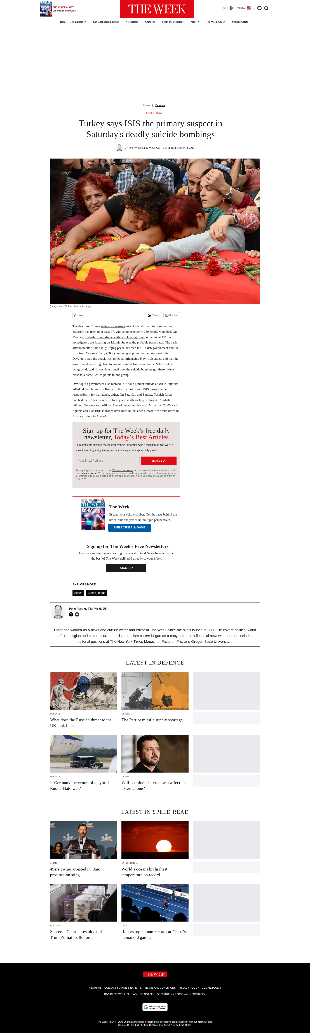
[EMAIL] (78, 614)
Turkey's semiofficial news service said (115, 405)
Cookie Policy (211, 987)
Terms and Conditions (160, 987)
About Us (95, 987)
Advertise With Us (116, 994)
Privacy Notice (89, 473)
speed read (154, 113)
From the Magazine (173, 21)
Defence (160, 105)
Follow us (156, 315)
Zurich (78, 592)
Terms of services (122, 470)
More (194, 21)
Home (146, 105)
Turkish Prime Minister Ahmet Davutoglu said (115, 337)
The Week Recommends (106, 21)
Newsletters (132, 21)
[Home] (63, 21)
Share (80, 315)
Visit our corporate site (200, 1022)
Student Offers (240, 21)
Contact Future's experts (123, 987)
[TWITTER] (72, 614)
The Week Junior (215, 21)
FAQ (134, 994)
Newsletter (174, 315)
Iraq (141, 400)
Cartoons (150, 21)
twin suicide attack (113, 326)
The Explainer (78, 21)
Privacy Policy (189, 987)
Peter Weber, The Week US (144, 147)
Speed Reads (96, 592)
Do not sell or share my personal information (173, 994)
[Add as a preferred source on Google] (155, 1007)
